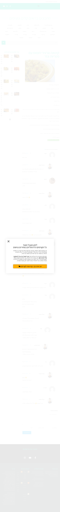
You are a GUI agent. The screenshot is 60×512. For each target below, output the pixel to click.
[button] (8, 241)
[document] (30, 256)
